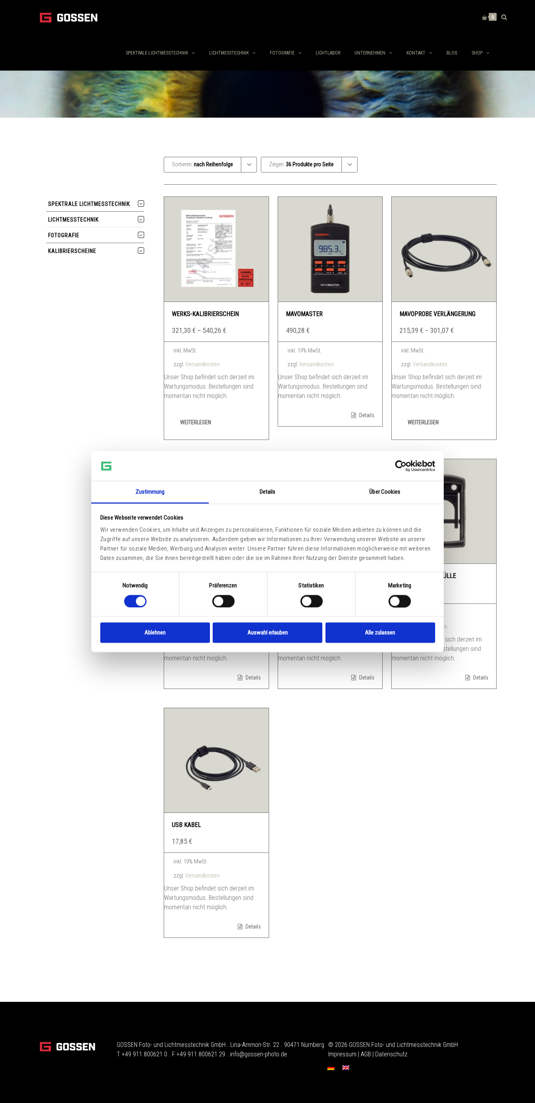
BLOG (451, 53)
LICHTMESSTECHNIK (229, 53)
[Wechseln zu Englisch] (345, 1067)
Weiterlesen (195, 422)
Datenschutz (391, 1054)
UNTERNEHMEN (369, 53)
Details (366, 415)
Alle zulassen (380, 632)
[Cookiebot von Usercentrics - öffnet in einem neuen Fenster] (401, 466)
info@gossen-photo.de (258, 1054)
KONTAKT (416, 53)
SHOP (477, 53)
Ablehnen (155, 632)
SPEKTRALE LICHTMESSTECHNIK (157, 53)
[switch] (223, 601)
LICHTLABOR (328, 53)
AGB (366, 1054)
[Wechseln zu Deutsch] (331, 1067)
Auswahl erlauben (268, 632)
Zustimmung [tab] (150, 492)
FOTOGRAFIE (282, 53)
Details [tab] (268, 492)
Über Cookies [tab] (384, 492)
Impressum (342, 1054)
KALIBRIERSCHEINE (72, 251)
